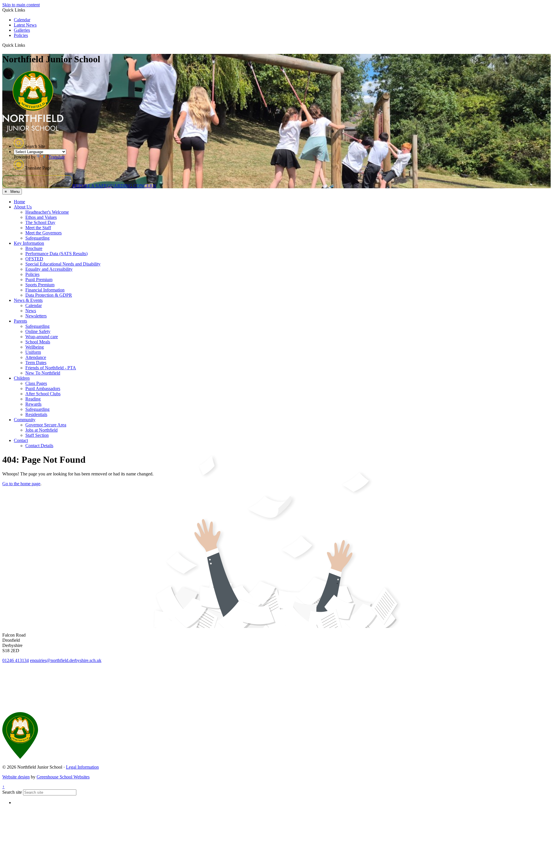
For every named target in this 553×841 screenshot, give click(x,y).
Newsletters (36, 315)
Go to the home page (21, 483)
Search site (12, 792)
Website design (16, 776)
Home (19, 201)
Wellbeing (34, 347)
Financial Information (45, 289)
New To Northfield (42, 372)
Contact (21, 440)
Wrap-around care (41, 336)
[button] (27, 45)
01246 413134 (15, 660)
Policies (21, 35)
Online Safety (37, 331)
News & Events (28, 300)
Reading (33, 398)
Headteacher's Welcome (47, 212)
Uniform (33, 352)
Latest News (25, 24)
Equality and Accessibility (49, 269)
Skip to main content (21, 4)
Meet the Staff (38, 227)
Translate (56, 157)
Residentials (36, 414)
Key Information (29, 243)
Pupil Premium (38, 279)
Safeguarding (37, 238)
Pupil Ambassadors (42, 388)
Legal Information (82, 767)
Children (22, 378)
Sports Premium (39, 284)
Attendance (35, 357)
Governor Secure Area (45, 424)
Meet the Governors (43, 232)
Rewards (33, 404)
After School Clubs (42, 393)
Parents (20, 321)
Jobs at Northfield (41, 430)
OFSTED (34, 258)
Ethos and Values (41, 217)
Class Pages (36, 383)
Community (24, 419)
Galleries (22, 30)
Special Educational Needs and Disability (63, 263)
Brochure (33, 248)
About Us (23, 206)
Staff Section (37, 435)
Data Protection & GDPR (48, 295)
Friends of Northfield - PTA (50, 367)
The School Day (40, 222)
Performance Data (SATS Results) (56, 253)
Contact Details (39, 445)
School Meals (37, 341)
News (30, 310)
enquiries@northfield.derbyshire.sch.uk (65, 660)
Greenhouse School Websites (63, 776)
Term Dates (35, 362)
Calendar (22, 19)
